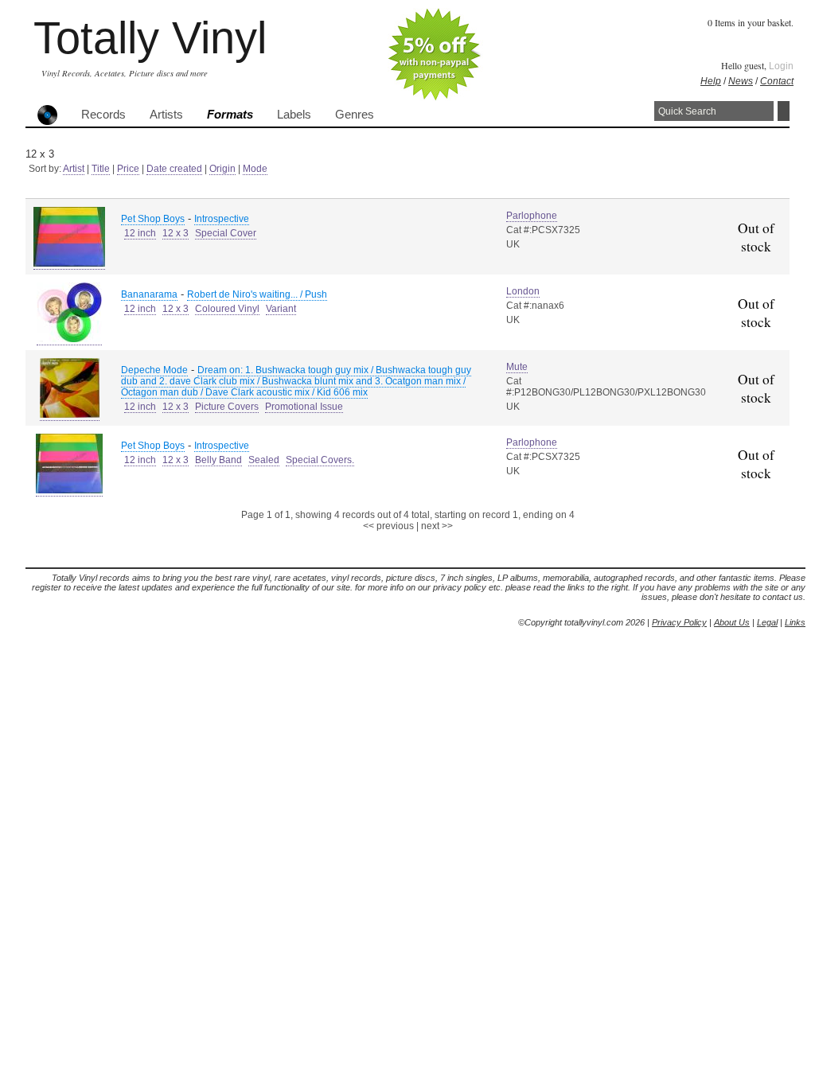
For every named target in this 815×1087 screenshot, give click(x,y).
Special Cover (225, 233)
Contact (777, 81)
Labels (294, 114)
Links (795, 622)
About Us (732, 622)
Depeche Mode (154, 370)
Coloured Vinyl (227, 308)
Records (103, 114)
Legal (767, 622)
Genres (354, 114)
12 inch (140, 233)
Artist (73, 168)
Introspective (221, 218)
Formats (230, 114)
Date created (174, 168)
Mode (255, 168)
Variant (281, 308)
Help (710, 81)
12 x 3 (175, 233)
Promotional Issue (304, 406)
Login (781, 66)
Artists (166, 114)
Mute (517, 366)
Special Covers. (320, 460)
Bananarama (149, 294)
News (740, 81)
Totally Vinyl (150, 38)
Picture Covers (227, 406)
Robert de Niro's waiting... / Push (257, 294)
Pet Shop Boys (153, 218)
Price (128, 168)
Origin (222, 168)
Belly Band (218, 460)
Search (784, 111)
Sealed (263, 460)
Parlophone (531, 215)
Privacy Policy (679, 622)
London (523, 291)
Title (101, 168)
